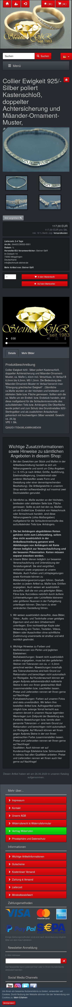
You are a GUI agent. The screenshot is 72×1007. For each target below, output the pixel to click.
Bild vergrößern (12, 217)
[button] (66, 56)
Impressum (17, 800)
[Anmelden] (64, 961)
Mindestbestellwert (22, 895)
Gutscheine (18, 864)
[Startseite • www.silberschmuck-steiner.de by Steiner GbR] (36, 23)
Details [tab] (12, 353)
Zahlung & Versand (22, 879)
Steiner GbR (28, 267)
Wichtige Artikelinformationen (27, 856)
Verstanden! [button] (9, 1002)
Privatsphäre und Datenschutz (28, 838)
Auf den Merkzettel (45, 283)
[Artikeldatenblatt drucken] (66, 79)
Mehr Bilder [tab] (28, 353)
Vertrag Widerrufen (22, 831)
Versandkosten (60, 232)
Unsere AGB (18, 815)
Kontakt (15, 808)
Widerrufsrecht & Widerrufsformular (31, 823)
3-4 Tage (19, 241)
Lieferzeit (16, 887)
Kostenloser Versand (23, 872)
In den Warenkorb (46, 276)
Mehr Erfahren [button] (20, 997)
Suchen (44, 56)
